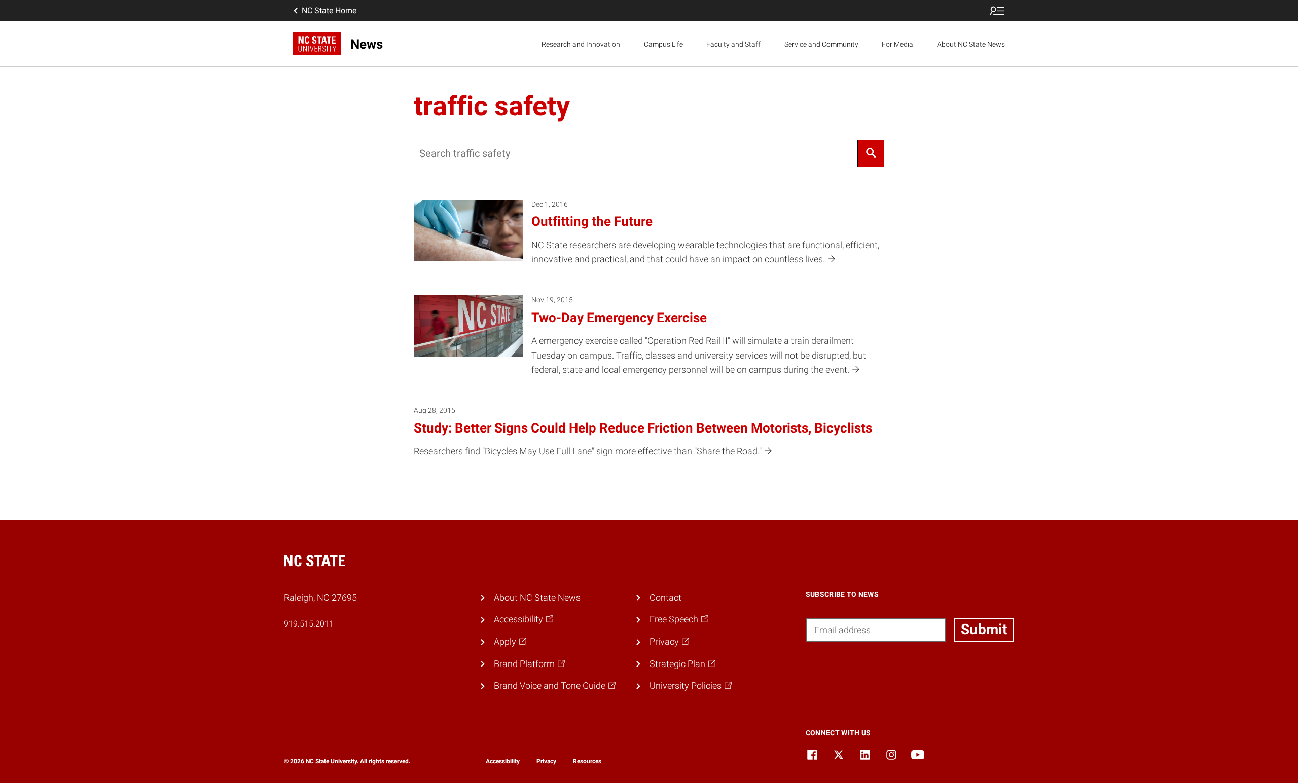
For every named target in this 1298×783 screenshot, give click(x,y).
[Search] (871, 153)
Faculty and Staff (733, 44)
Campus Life (663, 44)
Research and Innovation (581, 44)
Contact (665, 597)
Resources (587, 761)
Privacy (546, 761)
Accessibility (503, 761)
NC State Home (329, 10)
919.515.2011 (309, 624)
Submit (984, 629)
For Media (897, 44)
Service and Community (821, 44)
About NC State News (971, 44)
